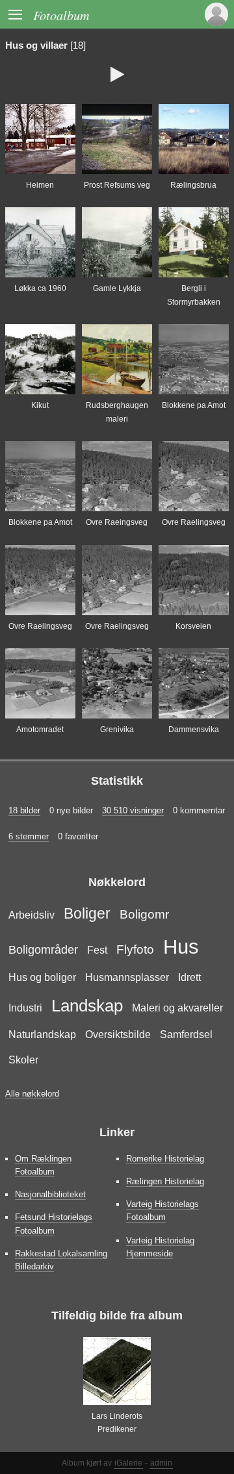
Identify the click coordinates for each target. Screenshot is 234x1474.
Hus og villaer (36, 45)
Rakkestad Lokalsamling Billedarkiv (61, 1260)
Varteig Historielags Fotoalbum (162, 1210)
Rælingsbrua (193, 185)
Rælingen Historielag (165, 1181)
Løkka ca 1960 (40, 288)
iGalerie (128, 1463)
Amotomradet (40, 729)
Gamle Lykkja (117, 288)
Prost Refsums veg (117, 185)
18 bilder (24, 810)
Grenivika (117, 729)
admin (161, 1463)
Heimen (40, 185)
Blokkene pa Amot (194, 405)
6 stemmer (28, 836)
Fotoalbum (61, 14)
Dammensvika (193, 729)
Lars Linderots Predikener (117, 1423)
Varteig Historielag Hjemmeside (160, 1247)
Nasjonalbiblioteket (50, 1194)
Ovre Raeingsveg (117, 522)
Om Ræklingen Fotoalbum (43, 1165)
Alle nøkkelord (32, 1094)
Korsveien (193, 626)
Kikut (40, 405)
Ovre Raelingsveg (194, 522)
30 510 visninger (133, 810)
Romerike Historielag (165, 1158)
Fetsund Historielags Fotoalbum (53, 1223)
